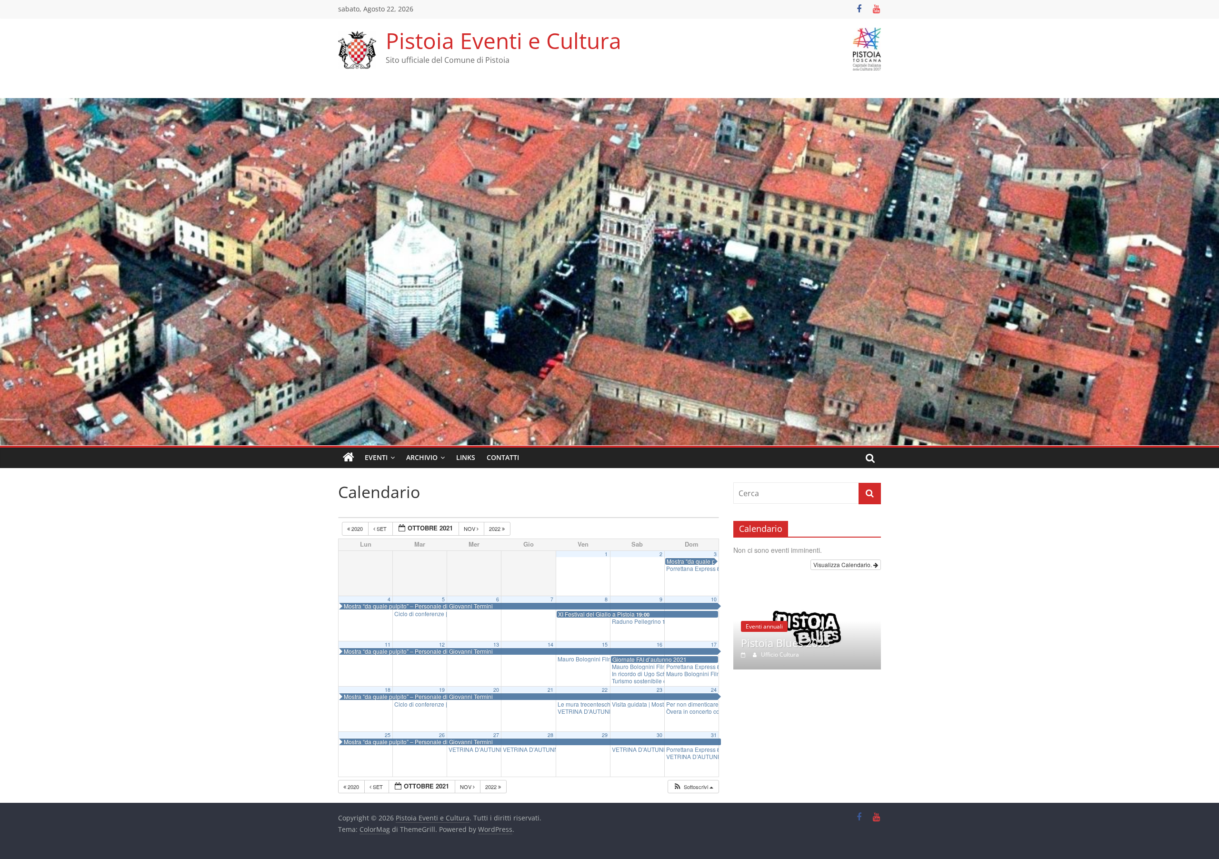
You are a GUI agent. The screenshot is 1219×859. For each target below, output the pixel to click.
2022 (495, 528)
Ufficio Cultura (772, 654)
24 (714, 689)
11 (387, 644)
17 (714, 644)
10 (714, 599)
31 (714, 735)
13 (496, 644)
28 (550, 735)
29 (605, 735)
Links (465, 457)
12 (442, 644)
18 (387, 689)
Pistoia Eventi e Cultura (503, 40)
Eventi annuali (756, 626)
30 (659, 735)
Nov (470, 528)
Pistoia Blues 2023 (778, 643)
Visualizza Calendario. (843, 564)
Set (381, 528)
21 (550, 689)
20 (496, 689)
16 (659, 644)
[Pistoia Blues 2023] (799, 591)
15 (605, 644)
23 (659, 689)
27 (496, 735)
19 (442, 689)
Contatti (503, 457)
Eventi (376, 457)
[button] (693, 786)
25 (387, 735)
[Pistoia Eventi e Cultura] (609, 104)
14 (550, 644)
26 (442, 735)
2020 (357, 528)
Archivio (422, 457)
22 (605, 689)
